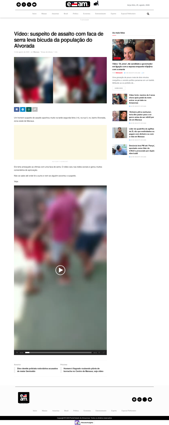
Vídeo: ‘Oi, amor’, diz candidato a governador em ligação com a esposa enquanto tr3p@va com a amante (132, 66)
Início (34, 13)
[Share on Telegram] (22, 109)
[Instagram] (24, 4)
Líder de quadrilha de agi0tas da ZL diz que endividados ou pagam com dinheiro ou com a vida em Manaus (141, 132)
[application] (60, 270)
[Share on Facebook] (16, 109)
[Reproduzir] (17, 352)
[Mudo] (99, 352)
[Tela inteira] (103, 352)
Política (75, 13)
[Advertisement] (60, 142)
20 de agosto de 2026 (138, 123)
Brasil (66, 13)
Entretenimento (100, 13)
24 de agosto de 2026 (138, 106)
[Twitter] (145, 399)
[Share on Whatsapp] (29, 109)
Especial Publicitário (128, 13)
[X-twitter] (29, 4)
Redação (119, 73)
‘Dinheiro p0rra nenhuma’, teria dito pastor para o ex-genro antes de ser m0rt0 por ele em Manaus (141, 116)
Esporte (113, 13)
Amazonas (55, 13)
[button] (148, 14)
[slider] (58, 352)
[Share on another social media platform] (35, 109)
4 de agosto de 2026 (132, 73)
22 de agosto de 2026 (138, 157)
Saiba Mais (120, 87)
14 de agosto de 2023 (21, 52)
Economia (86, 13)
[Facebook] (18, 4)
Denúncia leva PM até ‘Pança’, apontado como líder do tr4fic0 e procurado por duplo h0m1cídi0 (142, 149)
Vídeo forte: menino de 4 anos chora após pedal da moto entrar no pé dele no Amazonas (142, 99)
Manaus (44, 13)
